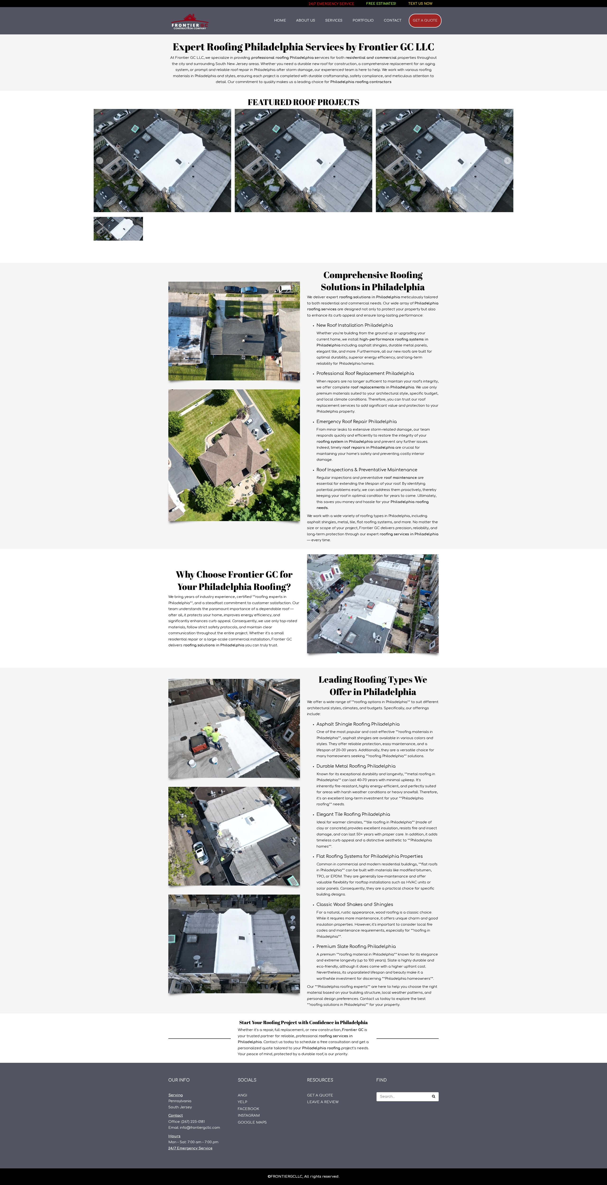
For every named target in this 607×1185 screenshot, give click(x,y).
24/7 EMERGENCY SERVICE (331, 4)
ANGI (242, 1095)
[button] (99, 160)
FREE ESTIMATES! (381, 3)
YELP (242, 1102)
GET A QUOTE (425, 20)
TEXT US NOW (420, 3)
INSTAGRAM (249, 1116)
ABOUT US (305, 20)
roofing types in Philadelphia (385, 516)
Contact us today (375, 999)
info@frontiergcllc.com (200, 1128)
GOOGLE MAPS (252, 1122)
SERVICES (333, 20)
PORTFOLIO (363, 20)
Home (280, 20)
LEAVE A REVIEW (323, 1102)
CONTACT (392, 20)
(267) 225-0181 (193, 1122)
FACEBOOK (248, 1109)
